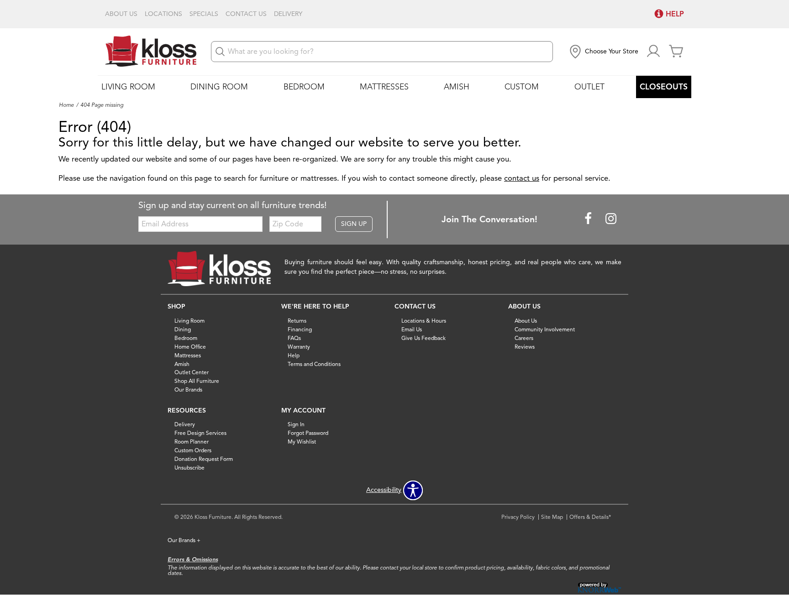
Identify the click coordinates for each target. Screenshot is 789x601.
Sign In (296, 424)
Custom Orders (192, 450)
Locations (163, 14)
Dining (182, 329)
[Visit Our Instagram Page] (611, 219)
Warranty (299, 346)
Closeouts (664, 87)
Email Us (411, 329)
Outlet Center (191, 372)
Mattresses (384, 87)
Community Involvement (545, 329)
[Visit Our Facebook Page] (589, 219)
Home (66, 105)
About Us (121, 14)
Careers (524, 337)
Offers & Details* (590, 516)
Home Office (190, 346)
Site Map (552, 516)
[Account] (653, 51)
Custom (522, 87)
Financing (300, 329)
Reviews (525, 346)
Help (294, 354)
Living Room (128, 87)
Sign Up (354, 224)
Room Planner (191, 441)
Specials (203, 14)
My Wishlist (302, 441)
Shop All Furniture (196, 380)
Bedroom (304, 87)
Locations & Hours (423, 320)
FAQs (294, 337)
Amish (456, 87)
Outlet (589, 87)
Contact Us (246, 14)
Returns (297, 320)
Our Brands (188, 389)
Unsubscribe (189, 467)
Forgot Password (308, 432)
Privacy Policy (518, 516)
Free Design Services (200, 432)
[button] (603, 51)
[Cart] (676, 51)
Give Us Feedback (423, 337)
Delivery (288, 14)
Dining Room (219, 87)
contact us (521, 178)
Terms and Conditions (314, 363)
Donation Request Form (203, 458)
